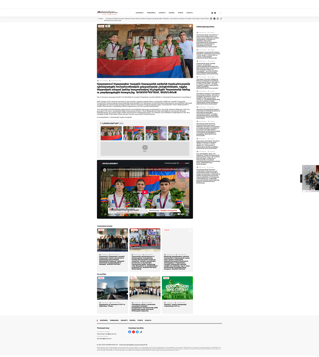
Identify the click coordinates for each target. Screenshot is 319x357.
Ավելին (101, 26)
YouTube (182, 163)
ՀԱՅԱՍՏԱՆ (151, 13)
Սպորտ (101, 230)
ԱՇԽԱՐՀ (162, 13)
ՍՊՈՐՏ (180, 13)
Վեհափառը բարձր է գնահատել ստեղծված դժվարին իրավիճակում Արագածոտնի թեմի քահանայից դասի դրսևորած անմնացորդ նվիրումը (145, 308)
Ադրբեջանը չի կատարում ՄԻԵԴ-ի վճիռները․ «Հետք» (112, 305)
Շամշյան (134, 230)
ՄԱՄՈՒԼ (172, 13)
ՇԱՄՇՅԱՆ (140, 13)
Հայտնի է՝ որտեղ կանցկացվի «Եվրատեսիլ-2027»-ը (175, 305)
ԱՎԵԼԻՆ (189, 13)
